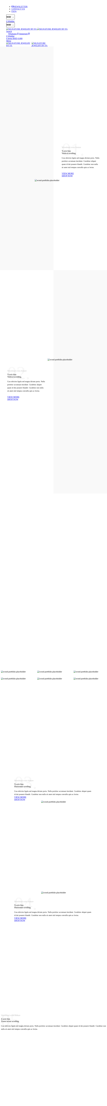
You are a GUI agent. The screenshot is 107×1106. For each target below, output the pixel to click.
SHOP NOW (67, 176)
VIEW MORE (68, 173)
